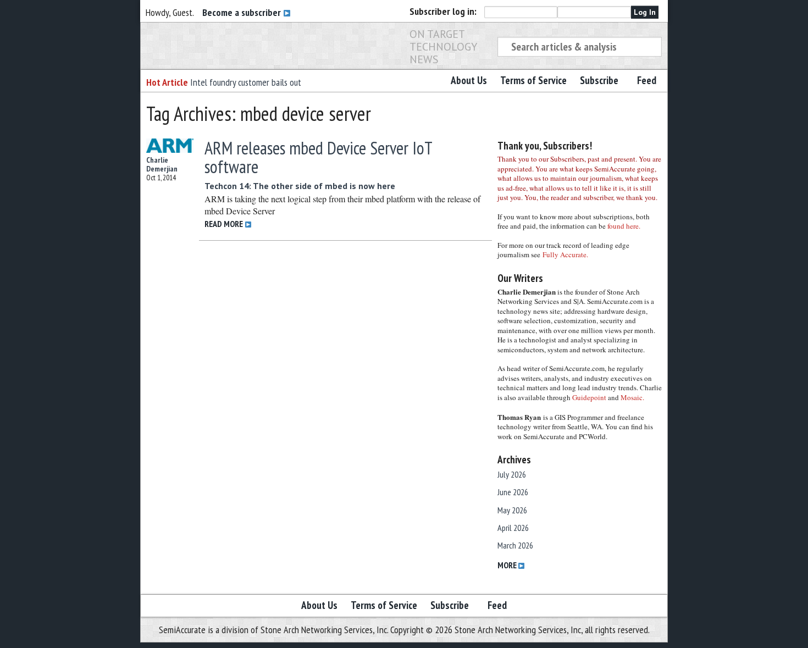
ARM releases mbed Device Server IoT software (318, 157)
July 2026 (511, 474)
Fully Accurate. (565, 254)
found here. (623, 226)
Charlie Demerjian (162, 164)
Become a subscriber (242, 12)
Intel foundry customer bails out (245, 82)
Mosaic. (632, 397)
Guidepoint (589, 397)
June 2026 (512, 491)
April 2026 (513, 527)
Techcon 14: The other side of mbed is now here (299, 185)
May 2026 (512, 510)
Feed (646, 80)
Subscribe (599, 80)
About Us (469, 80)
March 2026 (515, 545)
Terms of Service (533, 80)
